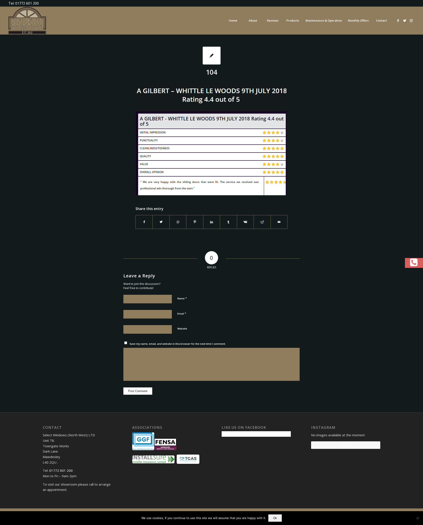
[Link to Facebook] (398, 20)
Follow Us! (345, 445)
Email (181, 313)
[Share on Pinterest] (194, 221)
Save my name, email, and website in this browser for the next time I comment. (178, 343)
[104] (212, 55)
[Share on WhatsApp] (178, 221)
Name (182, 298)
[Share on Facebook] (144, 221)
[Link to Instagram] (411, 20)
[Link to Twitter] (404, 20)
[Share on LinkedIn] (211, 221)
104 (211, 72)
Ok (275, 518)
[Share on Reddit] (262, 221)
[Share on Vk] (245, 221)
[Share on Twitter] (161, 221)
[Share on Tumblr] (228, 221)
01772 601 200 (61, 470)
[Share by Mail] (279, 221)
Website (182, 328)
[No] (417, 518)
